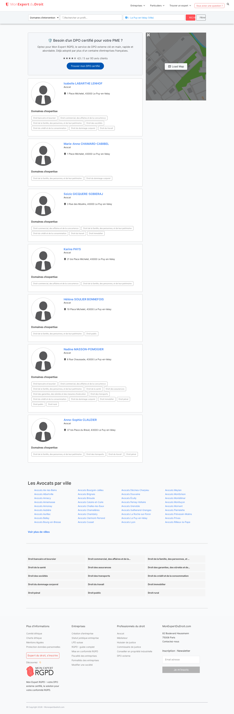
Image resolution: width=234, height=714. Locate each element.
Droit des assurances (115, 389)
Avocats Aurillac (42, 514)
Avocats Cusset (86, 522)
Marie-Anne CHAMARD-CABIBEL (86, 143)
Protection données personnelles (43, 647)
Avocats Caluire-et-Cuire (90, 502)
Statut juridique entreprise (85, 638)
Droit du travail (106, 128)
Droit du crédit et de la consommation (49, 128)
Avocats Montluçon (175, 502)
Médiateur (122, 638)
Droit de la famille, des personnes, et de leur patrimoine (57, 123)
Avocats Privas (172, 518)
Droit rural (52, 404)
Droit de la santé (93, 389)
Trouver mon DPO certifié (85, 66)
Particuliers (156, 5)
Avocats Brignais (86, 494)
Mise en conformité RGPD (85, 651)
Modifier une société (82, 664)
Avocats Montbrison (175, 494)
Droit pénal (123, 399)
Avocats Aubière (42, 510)
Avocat (120, 633)
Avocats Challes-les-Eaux (91, 506)
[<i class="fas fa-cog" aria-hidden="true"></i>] (201, 18)
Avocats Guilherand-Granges (136, 510)
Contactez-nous (170, 641)
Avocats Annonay (43, 506)
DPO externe (123, 655)
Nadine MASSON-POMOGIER (84, 349)
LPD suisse (77, 642)
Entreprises (136, 5)
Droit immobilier (96, 233)
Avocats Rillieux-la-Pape (177, 522)
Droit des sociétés (94, 123)
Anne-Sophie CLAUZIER (80, 420)
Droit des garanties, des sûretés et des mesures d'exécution (59, 394)
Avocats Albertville (43, 494)
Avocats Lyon (128, 522)
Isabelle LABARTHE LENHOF (83, 83)
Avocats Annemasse (44, 502)
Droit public (91, 333)
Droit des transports (99, 394)
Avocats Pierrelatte (175, 510)
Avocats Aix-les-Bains (45, 490)
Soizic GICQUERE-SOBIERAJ (83, 194)
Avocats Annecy (42, 498)
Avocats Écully (128, 498)
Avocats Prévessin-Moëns (178, 514)
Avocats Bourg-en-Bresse (47, 522)
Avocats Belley (41, 518)
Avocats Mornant (174, 506)
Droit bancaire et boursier (44, 118)
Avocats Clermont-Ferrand (91, 518)
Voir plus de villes (39, 531)
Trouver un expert (179, 5)
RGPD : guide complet (83, 647)
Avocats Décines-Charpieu (135, 490)
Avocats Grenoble (130, 506)
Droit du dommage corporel (83, 128)
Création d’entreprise (82, 633)
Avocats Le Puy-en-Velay (134, 518)
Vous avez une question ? (209, 5)
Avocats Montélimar (175, 498)
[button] (228, 4)
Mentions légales (35, 642)
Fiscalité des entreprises (84, 655)
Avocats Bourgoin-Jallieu (90, 490)
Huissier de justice (126, 642)
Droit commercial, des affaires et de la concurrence (83, 118)
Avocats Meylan (173, 490)
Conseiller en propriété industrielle (134, 651)
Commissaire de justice (129, 647)
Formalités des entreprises (85, 660)
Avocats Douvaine (130, 494)
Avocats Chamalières (88, 510)
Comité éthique (34, 633)
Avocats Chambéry (88, 514)
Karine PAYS (72, 249)
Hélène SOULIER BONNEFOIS (84, 299)
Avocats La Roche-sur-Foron (136, 514)
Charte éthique (34, 638)
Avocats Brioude (86, 498)
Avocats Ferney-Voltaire (133, 502)
